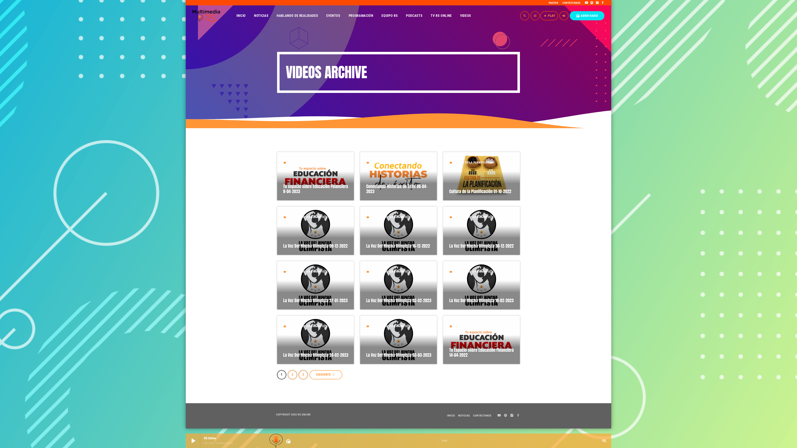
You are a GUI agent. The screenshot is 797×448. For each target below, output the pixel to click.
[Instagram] (597, 2)
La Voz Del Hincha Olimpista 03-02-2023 (398, 300)
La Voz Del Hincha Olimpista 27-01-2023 (315, 300)
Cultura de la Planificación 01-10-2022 (480, 191)
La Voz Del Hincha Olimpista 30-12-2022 (481, 246)
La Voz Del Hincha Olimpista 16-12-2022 (398, 246)
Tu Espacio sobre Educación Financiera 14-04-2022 (481, 352)
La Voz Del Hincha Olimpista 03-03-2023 (398, 355)
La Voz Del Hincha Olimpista (307, 217)
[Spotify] (592, 2)
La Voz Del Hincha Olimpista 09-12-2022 (315, 246)
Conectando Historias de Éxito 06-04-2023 (397, 189)
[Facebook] (603, 2)
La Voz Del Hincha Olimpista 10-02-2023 (481, 300)
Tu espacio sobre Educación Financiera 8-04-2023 (315, 189)
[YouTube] (586, 2)
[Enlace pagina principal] (206, 16)
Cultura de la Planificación (473, 162)
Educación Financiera (302, 162)
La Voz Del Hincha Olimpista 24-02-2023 (315, 355)
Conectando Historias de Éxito (392, 162)
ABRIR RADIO (587, 16)
